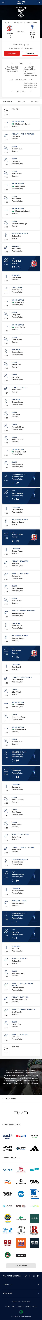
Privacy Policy (26, 1301)
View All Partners (21, 1266)
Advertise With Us (31, 1306)
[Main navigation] (3, 2)
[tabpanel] (21, 581)
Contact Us (20, 1306)
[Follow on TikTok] (26, 1276)
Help (13, 1306)
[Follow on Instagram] (38, 1276)
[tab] (8, 101)
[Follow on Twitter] (34, 1276)
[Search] (39, 2)
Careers (7, 1306)
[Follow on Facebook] (30, 1276)
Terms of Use (16, 1301)
